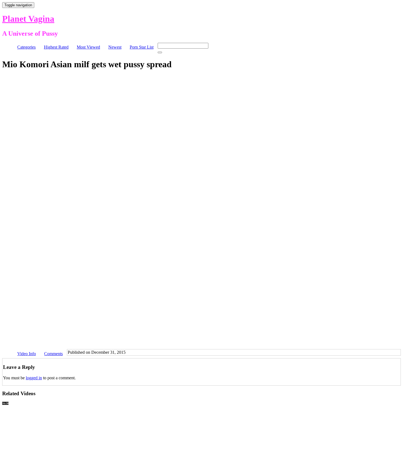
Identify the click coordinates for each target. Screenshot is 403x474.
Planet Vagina (28, 19)
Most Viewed (88, 47)
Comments (53, 353)
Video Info (26, 353)
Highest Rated (56, 47)
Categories (26, 47)
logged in (34, 377)
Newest (114, 47)
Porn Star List (142, 47)
